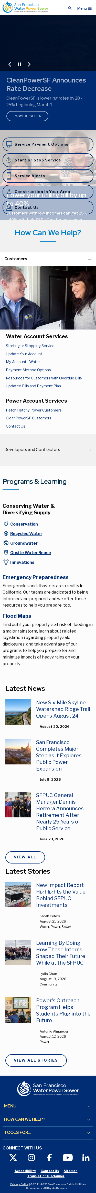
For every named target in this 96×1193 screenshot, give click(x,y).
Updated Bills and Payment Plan (33, 386)
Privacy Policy (19, 1184)
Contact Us (15, 426)
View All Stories (36, 1060)
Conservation (24, 524)
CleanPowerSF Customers (28, 418)
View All (25, 857)
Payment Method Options (28, 370)
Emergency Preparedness (36, 577)
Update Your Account (24, 354)
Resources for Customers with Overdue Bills (44, 378)
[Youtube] (67, 1157)
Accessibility (25, 1171)
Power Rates (27, 116)
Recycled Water (26, 533)
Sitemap (71, 1171)
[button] (84, 7)
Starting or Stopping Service (30, 346)
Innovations (22, 562)
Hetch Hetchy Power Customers (34, 410)
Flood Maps (17, 616)
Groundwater (24, 543)
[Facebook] (49, 1157)
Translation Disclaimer (46, 1176)
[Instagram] (31, 1157)
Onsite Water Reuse (30, 552)
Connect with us (22, 1148)
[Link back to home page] (25, 7)
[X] (13, 1157)
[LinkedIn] (86, 1157)
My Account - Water (23, 362)
